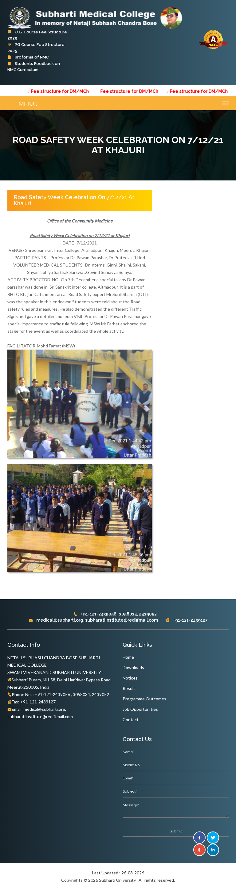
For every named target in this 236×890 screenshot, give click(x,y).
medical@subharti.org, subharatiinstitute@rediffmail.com (96, 620)
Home (128, 657)
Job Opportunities (140, 709)
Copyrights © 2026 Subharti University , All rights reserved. (118, 880)
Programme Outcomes (144, 698)
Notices (130, 677)
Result (129, 688)
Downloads (133, 667)
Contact (131, 719)
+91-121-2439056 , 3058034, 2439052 (118, 614)
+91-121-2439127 (190, 620)
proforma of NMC (31, 57)
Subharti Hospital (31, 76)
